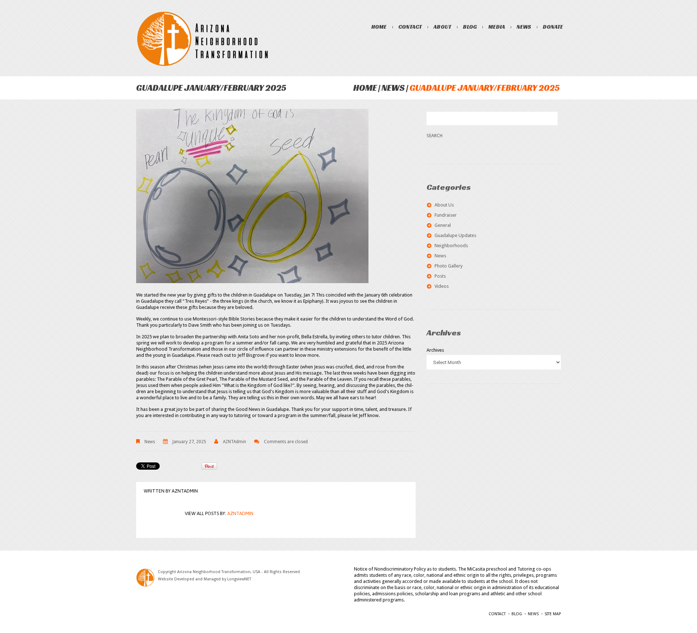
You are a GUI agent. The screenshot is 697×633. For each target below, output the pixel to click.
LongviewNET (239, 579)
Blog (470, 26)
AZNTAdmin (234, 441)
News (524, 26)
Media (496, 26)
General (443, 225)
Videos (442, 286)
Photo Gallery (448, 266)
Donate (553, 26)
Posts (440, 276)
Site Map (553, 614)
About (442, 26)
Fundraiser (446, 215)
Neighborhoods (451, 245)
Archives (435, 350)
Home (379, 26)
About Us (444, 205)
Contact (410, 26)
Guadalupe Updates (455, 235)
